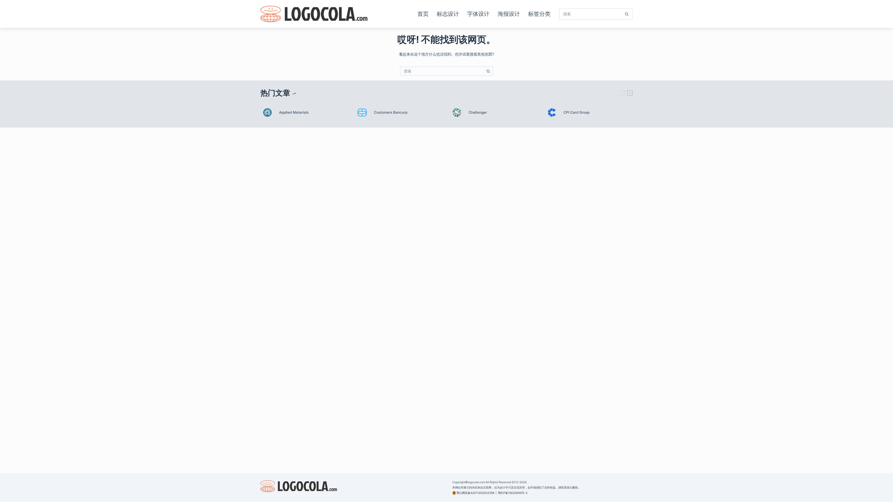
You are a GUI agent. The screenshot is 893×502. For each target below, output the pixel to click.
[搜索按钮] (627, 14)
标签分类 (539, 13)
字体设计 (478, 13)
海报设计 (509, 13)
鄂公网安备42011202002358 (475, 493)
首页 (423, 13)
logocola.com (476, 482)
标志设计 (448, 13)
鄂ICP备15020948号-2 (512, 493)
